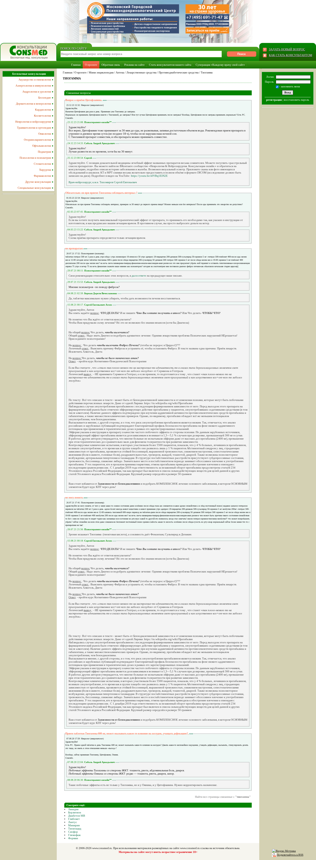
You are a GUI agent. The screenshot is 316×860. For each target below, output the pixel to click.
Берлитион (74, 812)
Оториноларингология (37, 139)
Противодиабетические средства (179, 72)
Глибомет (74, 818)
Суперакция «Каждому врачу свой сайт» (220, 64)
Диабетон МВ (76, 815)
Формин (73, 838)
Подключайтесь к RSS (290, 854)
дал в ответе (139, 275)
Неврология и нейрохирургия (33, 121)
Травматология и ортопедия (34, 127)
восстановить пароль (296, 99)
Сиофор (73, 831)
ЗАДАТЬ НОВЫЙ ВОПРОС (287, 49)
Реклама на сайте (134, 64)
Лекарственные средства (141, 72)
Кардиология (43, 109)
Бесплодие (44, 97)
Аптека (120, 72)
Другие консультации (38, 181)
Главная (76, 64)
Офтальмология (41, 145)
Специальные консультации (34, 187)
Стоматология (42, 163)
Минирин (74, 825)
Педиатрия (44, 151)
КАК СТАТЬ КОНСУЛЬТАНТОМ (290, 55)
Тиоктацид (74, 828)
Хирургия (45, 169)
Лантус (72, 822)
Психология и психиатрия (35, 157)
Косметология (42, 115)
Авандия (73, 809)
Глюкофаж (74, 835)
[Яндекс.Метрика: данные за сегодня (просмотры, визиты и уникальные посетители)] (284, 851)
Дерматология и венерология (33, 103)
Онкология (44, 133)
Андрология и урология (36, 91)
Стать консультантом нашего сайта (170, 64)
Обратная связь (110, 64)
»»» (105, 100)
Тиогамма (207, 72)
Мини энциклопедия (101, 72)
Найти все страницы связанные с (223, 796)
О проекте (91, 64)
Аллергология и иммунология (33, 85)
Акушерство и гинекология (34, 79)
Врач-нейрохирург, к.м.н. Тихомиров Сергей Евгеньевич (103, 182)
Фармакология (42, 175)
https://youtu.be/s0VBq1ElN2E (149, 175)
